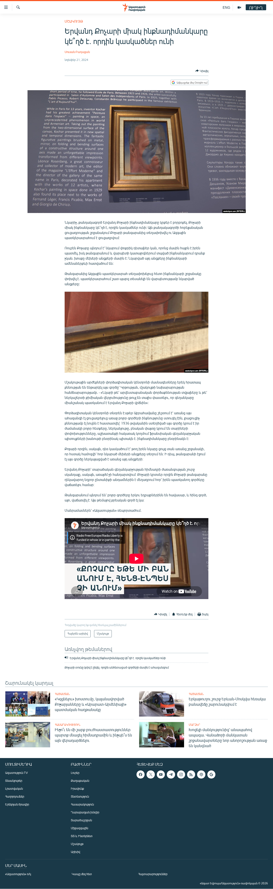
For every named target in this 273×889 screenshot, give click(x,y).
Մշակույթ (74, 21)
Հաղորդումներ (14, 796)
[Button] (201, 70)
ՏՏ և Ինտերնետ (82, 836)
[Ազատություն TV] (239, 7)
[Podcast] (201, 774)
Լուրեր (75, 772)
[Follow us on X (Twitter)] (151, 774)
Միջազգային (79, 828)
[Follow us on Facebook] (140, 774)
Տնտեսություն (80, 796)
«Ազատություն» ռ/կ (18, 874)
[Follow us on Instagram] (181, 774)
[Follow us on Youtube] (161, 774)
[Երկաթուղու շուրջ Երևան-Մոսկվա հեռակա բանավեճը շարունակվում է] (161, 704)
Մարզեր (194, 724)
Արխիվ (75, 852)
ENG (226, 7)
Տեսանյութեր (13, 780)
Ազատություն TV (16, 772)
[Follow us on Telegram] (171, 774)
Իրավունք (77, 788)
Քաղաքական (80, 780)
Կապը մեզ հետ (82, 874)
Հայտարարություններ (152, 874)
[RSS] (191, 774)
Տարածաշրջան (81, 820)
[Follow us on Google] (211, 774)
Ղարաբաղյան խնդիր (85, 812)
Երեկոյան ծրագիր (17, 804)
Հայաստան (62, 694)
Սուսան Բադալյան (77, 52)
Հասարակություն (67, 724)
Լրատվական (14, 788)
